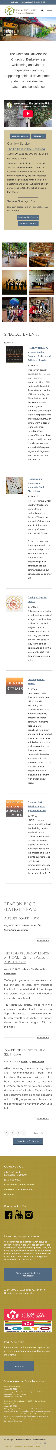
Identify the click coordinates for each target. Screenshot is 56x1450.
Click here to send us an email (19, 1184)
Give (44, 2)
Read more (43, 940)
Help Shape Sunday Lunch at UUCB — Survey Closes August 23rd (27, 957)
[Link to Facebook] (36, 1443)
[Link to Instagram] (40, 1443)
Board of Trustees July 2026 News (24, 1052)
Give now (9, 1194)
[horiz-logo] (23, 11)
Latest (34, 925)
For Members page (32, 1347)
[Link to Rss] (49, 1443)
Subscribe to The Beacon (24, 1381)
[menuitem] (15, 2)
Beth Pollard (38, 1061)
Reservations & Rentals (31, 2)
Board (27, 925)
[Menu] (48, 11)
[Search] (41, 11)
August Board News (22, 918)
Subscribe (9, 1189)
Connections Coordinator (16, 929)
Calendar (14, 2)
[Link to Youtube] (45, 1443)
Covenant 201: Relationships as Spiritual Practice (37, 806)
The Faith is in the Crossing (26, 149)
